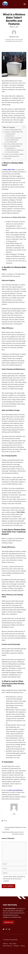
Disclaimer (16, 945)
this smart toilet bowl (16, 790)
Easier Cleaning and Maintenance (14, 138)
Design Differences (11, 148)
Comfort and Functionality (13, 152)
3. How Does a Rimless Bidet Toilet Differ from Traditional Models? (13, 145)
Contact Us (8, 922)
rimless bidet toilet (9, 169)
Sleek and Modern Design (12, 140)
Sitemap (23, 945)
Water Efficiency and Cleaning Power (15, 150)
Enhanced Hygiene (11, 134)
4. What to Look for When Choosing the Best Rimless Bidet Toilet (13, 155)
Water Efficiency (10, 136)
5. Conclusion (7, 158)
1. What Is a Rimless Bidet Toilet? (13, 129)
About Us (5, 943)
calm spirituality (13, 939)
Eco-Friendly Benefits (12, 142)
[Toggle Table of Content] (23, 127)
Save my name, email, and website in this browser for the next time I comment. (14, 879)
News (5, 820)
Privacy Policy (13, 943)
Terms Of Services (7, 945)
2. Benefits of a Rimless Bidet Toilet (13, 132)
